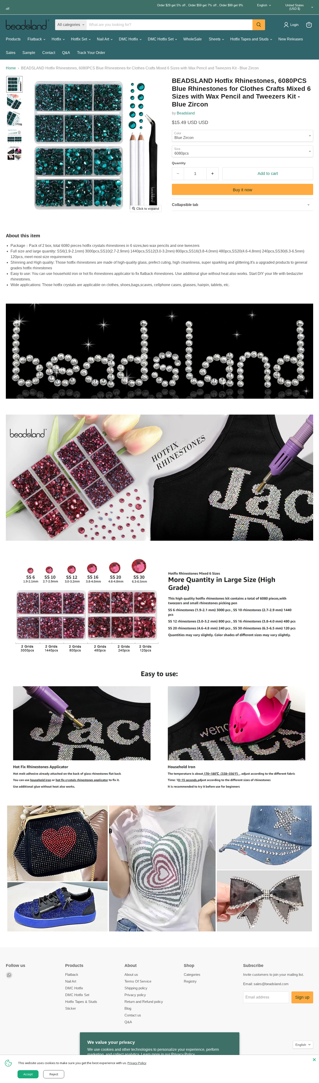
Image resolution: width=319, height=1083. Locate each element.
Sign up (302, 997)
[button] (14, 84)
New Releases (290, 39)
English (262, 5)
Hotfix (57, 39)
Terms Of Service (137, 981)
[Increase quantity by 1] (213, 173)
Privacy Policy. (183, 1054)
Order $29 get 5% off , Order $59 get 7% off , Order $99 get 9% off (124, 7)
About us (131, 974)
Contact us (132, 1015)
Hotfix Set (79, 39)
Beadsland (186, 113)
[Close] (314, 1059)
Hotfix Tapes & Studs (81, 1002)
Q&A (66, 53)
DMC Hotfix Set (161, 39)
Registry (190, 981)
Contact (48, 53)
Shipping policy (135, 988)
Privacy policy (135, 995)
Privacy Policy (137, 1063)
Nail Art (103, 39)
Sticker (70, 1008)
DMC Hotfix (129, 39)
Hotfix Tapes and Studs (249, 39)
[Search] (258, 24)
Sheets (215, 39)
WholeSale (192, 39)
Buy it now (242, 190)
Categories (192, 974)
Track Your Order (91, 53)
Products (13, 39)
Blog (127, 1008)
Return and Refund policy (143, 1002)
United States (294, 7)
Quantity (179, 163)
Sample (28, 53)
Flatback (35, 39)
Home (11, 68)
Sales (10, 53)
